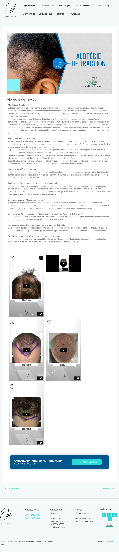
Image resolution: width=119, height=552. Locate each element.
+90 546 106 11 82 (32, 518)
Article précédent (11, 488)
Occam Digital (113, 542)
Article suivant (109, 488)
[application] (90, 6)
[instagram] (109, 515)
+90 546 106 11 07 (32, 515)
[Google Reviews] (110, 519)
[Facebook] (104, 515)
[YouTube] (114, 515)
